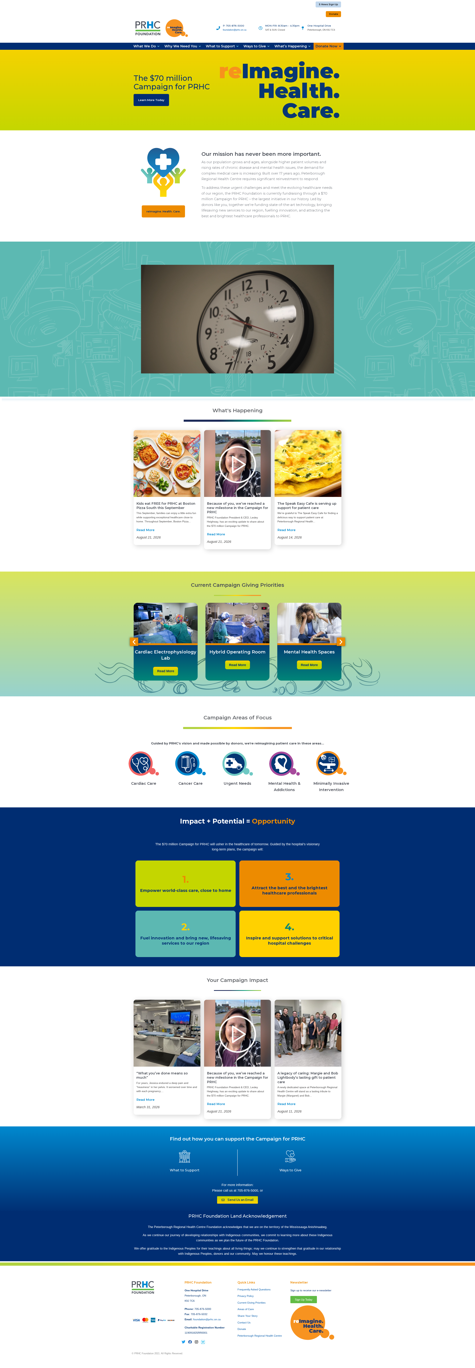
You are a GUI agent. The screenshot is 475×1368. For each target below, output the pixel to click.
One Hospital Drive (319, 25)
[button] (147, 46)
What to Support (184, 1170)
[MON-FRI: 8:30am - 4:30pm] (260, 28)
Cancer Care (190, 783)
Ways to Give (290, 1170)
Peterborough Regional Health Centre (260, 1335)
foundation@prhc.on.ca (234, 30)
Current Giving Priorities (252, 1302)
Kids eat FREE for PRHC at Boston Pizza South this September (165, 506)
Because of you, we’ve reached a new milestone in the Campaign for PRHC (237, 508)
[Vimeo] (203, 1342)
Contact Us (244, 1322)
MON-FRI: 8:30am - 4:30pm (282, 25)
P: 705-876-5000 (233, 25)
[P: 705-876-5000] (218, 28)
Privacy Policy (246, 1295)
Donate (242, 1329)
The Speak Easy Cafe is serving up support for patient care (306, 506)
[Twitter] (183, 1342)
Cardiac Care (143, 783)
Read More (145, 530)
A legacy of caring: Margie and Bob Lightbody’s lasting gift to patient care (307, 1077)
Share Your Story (248, 1315)
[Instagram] (196, 1342)
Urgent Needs (237, 783)
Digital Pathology (268, 652)
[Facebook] (190, 1342)
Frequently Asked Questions (254, 1289)
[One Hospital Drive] (303, 28)
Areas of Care (246, 1309)
